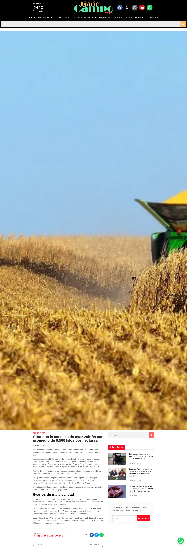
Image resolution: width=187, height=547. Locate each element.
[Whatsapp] (149, 7)
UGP (64, 536)
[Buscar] (183, 24)
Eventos (118, 18)
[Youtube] (142, 7)
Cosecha (38, 536)
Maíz (46, 536)
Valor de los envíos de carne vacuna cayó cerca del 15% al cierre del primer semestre (141, 488)
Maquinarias (105, 18)
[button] (91, 535)
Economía (140, 18)
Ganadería (48, 18)
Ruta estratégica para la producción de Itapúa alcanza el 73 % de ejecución (141, 456)
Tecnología (152, 18)
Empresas (81, 18)
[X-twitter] (127, 7)
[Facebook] (120, 7)
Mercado (92, 18)
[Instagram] (135, 7)
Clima (58, 18)
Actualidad (69, 18)
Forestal (128, 18)
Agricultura (35, 18)
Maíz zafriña (55, 536)
